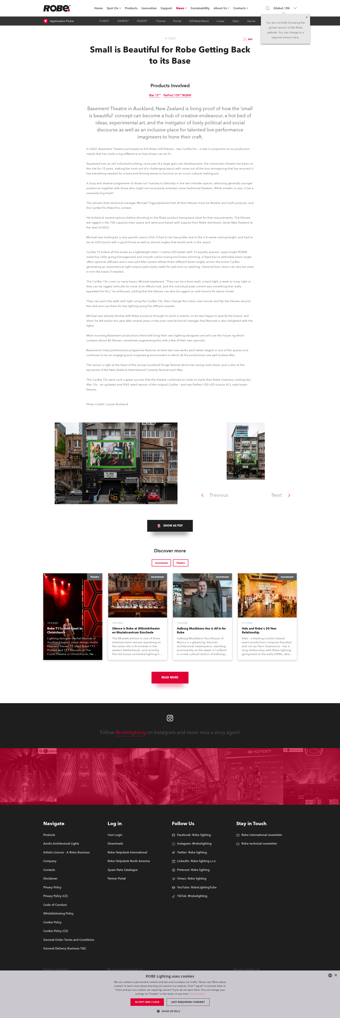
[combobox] (330, 975)
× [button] (335, 975)
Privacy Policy (197, 993)
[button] (170, 1011)
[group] (170, 526)
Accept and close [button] (147, 1002)
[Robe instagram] (170, 718)
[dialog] (170, 994)
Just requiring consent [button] (188, 1002)
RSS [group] (250, 39)
